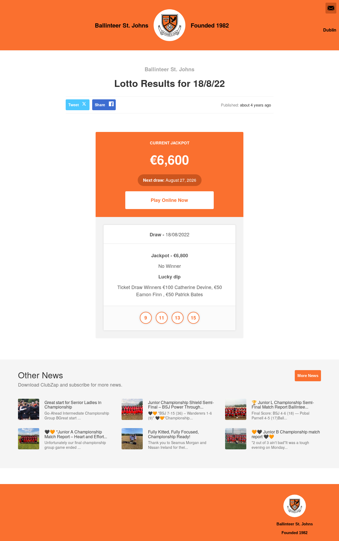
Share (100, 104)
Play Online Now (169, 200)
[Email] (330, 8)
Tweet (73, 104)
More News (307, 375)
